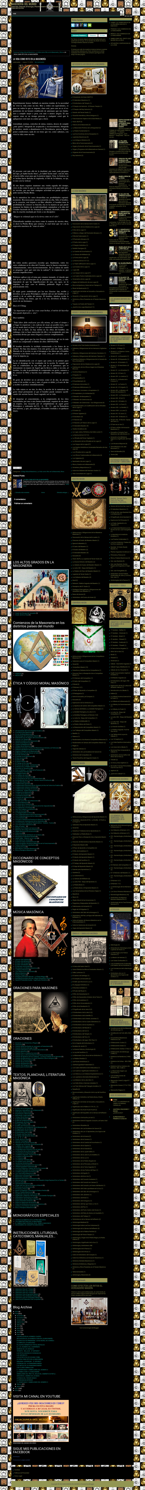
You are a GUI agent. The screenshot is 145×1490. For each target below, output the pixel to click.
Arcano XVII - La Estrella (118, 407)
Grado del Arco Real (21, 615)
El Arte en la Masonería (22, 1120)
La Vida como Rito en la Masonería (47, 52)
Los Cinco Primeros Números (120, 891)
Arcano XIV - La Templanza (119, 395)
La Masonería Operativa (23, 784)
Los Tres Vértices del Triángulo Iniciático (85, 1086)
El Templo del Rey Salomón (24, 1134)
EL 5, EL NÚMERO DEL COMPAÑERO (28, 1347)
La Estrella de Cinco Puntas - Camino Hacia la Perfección (33, 780)
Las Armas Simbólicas (22, 1163)
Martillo (74, 733)
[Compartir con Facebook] (20, 468)
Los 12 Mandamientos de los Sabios (27, 816)
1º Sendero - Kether (117, 630)
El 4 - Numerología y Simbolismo (121, 855)
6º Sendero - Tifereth (117, 645)
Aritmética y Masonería (22, 1112)
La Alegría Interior (21, 773)
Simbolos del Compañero (80, 755)
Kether (113, 693)
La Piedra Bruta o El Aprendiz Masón (84, 888)
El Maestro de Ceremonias (81, 399)
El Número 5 (76, 687)
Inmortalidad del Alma (22, 772)
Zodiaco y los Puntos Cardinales (25, 1206)
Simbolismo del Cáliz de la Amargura (84, 912)
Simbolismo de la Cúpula (80, 1145)
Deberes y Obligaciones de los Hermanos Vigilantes (89, 348)
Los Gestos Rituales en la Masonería (27, 1170)
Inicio (43, 492)
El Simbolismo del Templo (80, 103)
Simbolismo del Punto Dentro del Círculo (85, 1210)
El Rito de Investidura (79, 851)
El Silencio (18, 760)
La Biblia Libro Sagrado (23, 1146)
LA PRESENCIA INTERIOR (25, 1380)
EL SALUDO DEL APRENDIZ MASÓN (125, 194)
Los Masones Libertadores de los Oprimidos (30, 821)
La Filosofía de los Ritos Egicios (25, 1151)
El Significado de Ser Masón (24, 1129)
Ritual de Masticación (79, 288)
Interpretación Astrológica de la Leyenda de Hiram (121, 948)
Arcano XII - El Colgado (118, 387)
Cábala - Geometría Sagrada (120, 664)
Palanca (75, 736)
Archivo (102, 35)
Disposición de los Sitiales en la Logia (84, 227)
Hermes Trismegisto (22, 1141)
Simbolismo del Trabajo (80, 1216)
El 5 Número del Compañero (81, 678)
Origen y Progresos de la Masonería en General (87, 149)
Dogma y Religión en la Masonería (26, 751)
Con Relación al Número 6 (119, 833)
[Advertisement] (41, 34)
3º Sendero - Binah (117, 636)
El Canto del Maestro (22, 965)
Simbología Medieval (79, 1222)
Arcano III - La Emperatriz (119, 356)
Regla (74, 746)
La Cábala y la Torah (117, 709)
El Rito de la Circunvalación (81, 1003)
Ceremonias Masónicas (23, 743)
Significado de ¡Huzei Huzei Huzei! (26, 1194)
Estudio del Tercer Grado (80, 112)
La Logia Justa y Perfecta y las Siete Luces (86, 432)
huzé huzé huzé (20, 847)
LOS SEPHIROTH (22, 1355)
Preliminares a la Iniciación (81, 906)
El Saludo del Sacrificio (79, 860)
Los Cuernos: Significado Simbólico (84, 1071)
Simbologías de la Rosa (80, 1251)
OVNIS (115, 1100)
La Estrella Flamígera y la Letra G (82, 712)
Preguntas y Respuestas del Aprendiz (84, 903)
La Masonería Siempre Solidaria (25, 787)
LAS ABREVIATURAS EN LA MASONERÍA (28, 1221)
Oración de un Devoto (22, 1062)
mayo (18, 1330)
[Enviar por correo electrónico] (14, 468)
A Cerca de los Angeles (23, 1108)
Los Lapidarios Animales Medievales (84, 1077)
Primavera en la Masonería (23, 1187)
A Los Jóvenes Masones (23, 734)
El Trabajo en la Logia (22, 763)
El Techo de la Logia (79, 242)
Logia (74, 270)
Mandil (74, 894)
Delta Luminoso (77, 972)
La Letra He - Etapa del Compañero (83, 718)
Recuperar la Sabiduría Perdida (25, 836)
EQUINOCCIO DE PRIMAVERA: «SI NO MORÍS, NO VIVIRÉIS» (35, 1340)
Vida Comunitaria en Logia (81, 473)
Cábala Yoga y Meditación (119, 667)
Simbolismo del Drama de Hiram (83, 597)
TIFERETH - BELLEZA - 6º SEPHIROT (28, 1351)
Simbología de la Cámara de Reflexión (84, 1228)
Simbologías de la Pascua (80, 1248)
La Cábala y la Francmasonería (120, 704)
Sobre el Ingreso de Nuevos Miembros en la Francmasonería (35, 843)
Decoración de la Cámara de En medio (84, 224)
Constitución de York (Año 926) (121, 1033)
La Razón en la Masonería (23, 797)
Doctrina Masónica (78, 372)
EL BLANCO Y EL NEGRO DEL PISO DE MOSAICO (125, 279)
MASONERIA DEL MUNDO (23, 4)
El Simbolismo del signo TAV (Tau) (83, 1040)
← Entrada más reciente (21, 492)
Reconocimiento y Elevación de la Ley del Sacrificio (89, 1092)
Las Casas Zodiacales (118, 960)
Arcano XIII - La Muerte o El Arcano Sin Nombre (119, 391)
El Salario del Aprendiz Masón (82, 854)
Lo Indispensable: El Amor (23, 813)
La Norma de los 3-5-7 (79, 261)
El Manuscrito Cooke (117, 1042)
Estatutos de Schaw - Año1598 (121, 1061)
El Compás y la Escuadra (80, 978)
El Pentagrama (77, 693)
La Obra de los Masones (23, 794)
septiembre (20, 1322)
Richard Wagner (20, 975)
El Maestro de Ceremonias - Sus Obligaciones (87, 402)
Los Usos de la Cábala (118, 747)
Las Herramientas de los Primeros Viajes (85, 891)
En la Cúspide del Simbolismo (82, 1043)
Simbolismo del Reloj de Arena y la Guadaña (86, 1213)
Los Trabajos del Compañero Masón (84, 730)
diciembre (20, 1316)
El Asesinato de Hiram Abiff (24, 1122)
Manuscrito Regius (117, 1090)
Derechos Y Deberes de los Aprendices (85, 831)
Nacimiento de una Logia (80, 461)
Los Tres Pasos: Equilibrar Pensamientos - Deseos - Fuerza (34, 823)
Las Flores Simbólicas (79, 1061)
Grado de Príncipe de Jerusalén (25, 613)
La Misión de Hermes (117, 957)
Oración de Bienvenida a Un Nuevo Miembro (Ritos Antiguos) (35, 1058)
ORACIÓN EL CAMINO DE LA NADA (28, 1376)
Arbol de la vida (116, 651)
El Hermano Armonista (22, 966)
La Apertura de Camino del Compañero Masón (87, 706)
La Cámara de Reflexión (80, 254)
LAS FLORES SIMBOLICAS (25, 1367)
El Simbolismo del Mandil (80, 1028)
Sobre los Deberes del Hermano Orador (85, 470)
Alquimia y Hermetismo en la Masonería (28, 1110)
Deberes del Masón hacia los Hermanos (28, 749)
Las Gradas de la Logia (80, 267)
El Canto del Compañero (23, 963)
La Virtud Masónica (21, 802)
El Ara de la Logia (78, 230)
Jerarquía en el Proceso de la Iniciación (28, 1144)
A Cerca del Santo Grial (79, 966)
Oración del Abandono (22, 1063)
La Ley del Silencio (21, 782)
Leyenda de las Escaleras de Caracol (27, 1165)
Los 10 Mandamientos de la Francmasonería (29, 814)
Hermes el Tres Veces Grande (25, 1143)
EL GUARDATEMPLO (125, 263)
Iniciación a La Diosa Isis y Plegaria (26, 1043)
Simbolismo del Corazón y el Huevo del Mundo (87, 1185)
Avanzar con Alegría (21, 739)
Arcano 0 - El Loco (117, 345)
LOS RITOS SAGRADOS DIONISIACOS (29, 1353)
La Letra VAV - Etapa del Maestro (83, 568)
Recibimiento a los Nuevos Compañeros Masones (88, 739)
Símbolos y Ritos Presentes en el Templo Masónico (89, 299)
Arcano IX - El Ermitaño (118, 362)
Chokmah (114, 661)
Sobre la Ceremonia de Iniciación (26, 1202)
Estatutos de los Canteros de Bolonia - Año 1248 (120, 1067)
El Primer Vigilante (78, 413)
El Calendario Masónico (80, 100)
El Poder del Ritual (21, 755)
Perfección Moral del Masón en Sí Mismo (28, 835)
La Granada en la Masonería (24, 1153)
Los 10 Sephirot (116, 739)
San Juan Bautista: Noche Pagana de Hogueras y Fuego (120, 565)
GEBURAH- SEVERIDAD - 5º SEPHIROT (29, 1361)
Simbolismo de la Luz (79, 1158)
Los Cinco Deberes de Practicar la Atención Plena (31, 819)
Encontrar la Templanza (22, 768)
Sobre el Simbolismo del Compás (83, 1255)
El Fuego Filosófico (21, 1124)
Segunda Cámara (78, 749)
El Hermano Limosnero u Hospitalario (84, 390)
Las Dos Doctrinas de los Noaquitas (84, 134)
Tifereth (113, 760)
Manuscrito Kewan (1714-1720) (121, 1085)
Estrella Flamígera (78, 248)
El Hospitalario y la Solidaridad (82, 393)
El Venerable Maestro (79, 426)
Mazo (74, 897)
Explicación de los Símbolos (81, 703)
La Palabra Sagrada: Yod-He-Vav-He (27, 1154)
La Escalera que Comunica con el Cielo (27, 1149)
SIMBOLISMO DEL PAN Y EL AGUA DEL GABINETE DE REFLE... (36, 1374)
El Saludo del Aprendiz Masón (82, 857)
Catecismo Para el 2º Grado (24, 1291)
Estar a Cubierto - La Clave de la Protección (29, 770)
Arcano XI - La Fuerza (117, 384)
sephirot (113, 770)
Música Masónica (21, 973)
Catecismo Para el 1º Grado (24, 1289)
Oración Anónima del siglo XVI (25, 1048)
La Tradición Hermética (22, 1160)
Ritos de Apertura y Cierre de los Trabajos (86, 285)
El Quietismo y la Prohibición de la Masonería (29, 1127)
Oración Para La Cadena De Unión (26, 1053)
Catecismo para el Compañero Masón (27, 1297)
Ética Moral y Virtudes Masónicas (26, 848)
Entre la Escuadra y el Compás (82, 696)
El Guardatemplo (77, 381)
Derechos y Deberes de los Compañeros (85, 670)
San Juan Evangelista (117, 570)
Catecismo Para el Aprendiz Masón (26, 1294)
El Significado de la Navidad (120, 517)
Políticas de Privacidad (21, 1473)
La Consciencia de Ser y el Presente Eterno (29, 778)
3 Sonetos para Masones (23, 732)
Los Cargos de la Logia (80, 273)
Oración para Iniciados (22, 1067)
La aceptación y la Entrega (23, 807)
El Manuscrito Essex (117, 1045)
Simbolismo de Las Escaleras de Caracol (85, 752)
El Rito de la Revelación (80, 1006)
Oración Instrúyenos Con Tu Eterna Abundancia (30, 1050)
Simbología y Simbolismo (80, 1245)
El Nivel (74, 684)
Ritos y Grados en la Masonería (82, 464)
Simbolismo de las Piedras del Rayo (27, 1199)
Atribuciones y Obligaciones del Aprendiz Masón (88, 817)
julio (18, 1326)
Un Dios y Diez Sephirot (118, 763)
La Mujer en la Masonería (23, 792)
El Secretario (76, 416)
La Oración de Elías (117, 726)
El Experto (75, 375)
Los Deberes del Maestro (80, 577)
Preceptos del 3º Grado (80, 586)
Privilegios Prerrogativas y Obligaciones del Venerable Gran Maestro (86, 590)
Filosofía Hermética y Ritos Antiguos (84, 115)
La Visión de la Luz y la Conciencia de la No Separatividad (34, 806)
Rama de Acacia (77, 594)
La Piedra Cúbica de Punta (80, 724)
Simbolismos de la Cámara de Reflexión (85, 1219)
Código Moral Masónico (27, 52)
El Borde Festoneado (79, 236)
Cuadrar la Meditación (22, 744)
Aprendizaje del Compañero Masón (27, 736)
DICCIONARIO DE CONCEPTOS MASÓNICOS (29, 1225)
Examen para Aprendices (80, 869)
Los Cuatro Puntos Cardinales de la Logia (85, 276)
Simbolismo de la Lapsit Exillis (82, 1152)
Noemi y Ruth (19, 1182)
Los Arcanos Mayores (118, 443)
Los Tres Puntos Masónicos (24, 824)
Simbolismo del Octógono (81, 1201)
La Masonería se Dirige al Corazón (26, 789)
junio (18, 1328)
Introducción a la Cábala (118, 690)
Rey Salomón (76, 155)
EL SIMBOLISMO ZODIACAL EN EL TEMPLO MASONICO (33, 1223)
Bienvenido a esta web (22, 1115)
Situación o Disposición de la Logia (84, 296)
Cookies (17, 1470)
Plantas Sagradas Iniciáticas (120, 552)
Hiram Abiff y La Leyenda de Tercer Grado (86, 559)
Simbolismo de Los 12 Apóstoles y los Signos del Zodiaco (119, 974)
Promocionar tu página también (21, 1460)
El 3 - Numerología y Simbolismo (121, 850)
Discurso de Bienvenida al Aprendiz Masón (86, 842)
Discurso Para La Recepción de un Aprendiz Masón (89, 837)
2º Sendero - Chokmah (118, 633)
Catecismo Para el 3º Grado (24, 1292)
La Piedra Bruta (77, 885)
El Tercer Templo (20, 761)
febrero (19, 1384)
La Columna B (76, 875)
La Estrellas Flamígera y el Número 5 (84, 715)
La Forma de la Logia (79, 257)
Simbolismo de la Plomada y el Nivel (84, 1164)
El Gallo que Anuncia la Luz (24, 1125)
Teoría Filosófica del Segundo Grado (84, 758)
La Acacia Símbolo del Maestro (82, 562)
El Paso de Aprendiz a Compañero (83, 690)
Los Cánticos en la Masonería (25, 971)
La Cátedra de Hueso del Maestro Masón (85, 565)
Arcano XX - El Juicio (117, 413)
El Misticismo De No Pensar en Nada (27, 753)
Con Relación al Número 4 (119, 830)
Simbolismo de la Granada (81, 1148)
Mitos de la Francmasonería (81, 143)
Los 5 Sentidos (20, 818)
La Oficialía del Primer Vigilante (82, 438)
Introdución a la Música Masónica (26, 968)
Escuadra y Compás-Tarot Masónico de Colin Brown (119, 433)
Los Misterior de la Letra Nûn (81, 1080)
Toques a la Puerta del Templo (82, 304)
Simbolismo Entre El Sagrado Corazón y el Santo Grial (89, 1120)
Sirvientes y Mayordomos (80, 467)
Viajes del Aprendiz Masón (81, 928)
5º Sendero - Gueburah (118, 642)
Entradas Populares (79, 35)
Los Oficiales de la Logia (80, 452)
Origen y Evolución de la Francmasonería (85, 146)
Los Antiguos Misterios (80, 140)
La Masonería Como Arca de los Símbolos (86, 1055)
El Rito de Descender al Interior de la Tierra (86, 997)
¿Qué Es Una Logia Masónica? (82, 307)
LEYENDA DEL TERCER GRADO (27, 1378)
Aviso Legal (18, 1476)
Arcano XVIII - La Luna (118, 410)
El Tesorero (76, 420)
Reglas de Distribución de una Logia (84, 282)
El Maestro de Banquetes (80, 396)
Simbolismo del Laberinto (80, 1195)
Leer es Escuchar (20, 811)
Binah (112, 654)
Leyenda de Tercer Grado (80, 574)
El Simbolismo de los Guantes (82, 1025)
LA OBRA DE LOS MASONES (26, 1342)
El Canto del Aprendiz (22, 961)
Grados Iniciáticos (78, 429)
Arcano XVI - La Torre (117, 404)
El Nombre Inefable (78, 988)
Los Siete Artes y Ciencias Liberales (84, 1083)
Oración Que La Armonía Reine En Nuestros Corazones (33, 1055)
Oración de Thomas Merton (24, 1060)
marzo (19, 1334)
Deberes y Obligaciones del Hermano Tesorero (87, 356)
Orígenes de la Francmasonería (82, 152)
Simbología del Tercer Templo (82, 1234)
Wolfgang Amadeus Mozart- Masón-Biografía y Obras (33, 978)
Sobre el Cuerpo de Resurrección (26, 842)
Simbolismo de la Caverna (80, 1139)
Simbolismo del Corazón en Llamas (84, 1182)
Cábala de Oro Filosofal (118, 670)
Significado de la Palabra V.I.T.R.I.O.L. (84, 1106)
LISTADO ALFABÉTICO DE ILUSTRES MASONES (30, 1220)
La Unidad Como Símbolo (23, 1161)
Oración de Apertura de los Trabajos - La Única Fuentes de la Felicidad (38, 1056)
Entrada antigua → (63, 492)
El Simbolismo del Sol (22, 1132)
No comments (39, 62)
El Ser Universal (20, 758)
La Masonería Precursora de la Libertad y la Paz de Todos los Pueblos (38, 785)
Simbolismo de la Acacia (80, 1136)
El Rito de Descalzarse (79, 994)
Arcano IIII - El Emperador (119, 359)
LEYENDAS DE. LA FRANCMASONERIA (29, 1363)
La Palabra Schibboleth (80, 721)
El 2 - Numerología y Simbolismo (121, 846)
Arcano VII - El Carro (117, 373)
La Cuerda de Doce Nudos (81, 251)
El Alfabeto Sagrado (117, 678)
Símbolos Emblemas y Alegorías (83, 1264)
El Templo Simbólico (79, 245)
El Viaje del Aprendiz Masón (81, 866)
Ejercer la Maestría (78, 543)
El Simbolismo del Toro (80, 1037)
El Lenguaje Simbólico (79, 985)
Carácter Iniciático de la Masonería (26, 741)
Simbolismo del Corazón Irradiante (83, 1179)
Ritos (61, 52)
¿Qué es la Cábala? (117, 774)
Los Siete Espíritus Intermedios (121, 742)
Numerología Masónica (118, 894)
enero (19, 1386)
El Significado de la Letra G (81, 1009)
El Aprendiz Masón (21, 1119)
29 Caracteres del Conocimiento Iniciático (28, 731)
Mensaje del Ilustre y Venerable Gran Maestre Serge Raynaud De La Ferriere (39, 1180)
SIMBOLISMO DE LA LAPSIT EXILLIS (125, 248)
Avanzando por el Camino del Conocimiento (29, 737)
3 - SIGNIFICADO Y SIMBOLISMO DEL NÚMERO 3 (124, 231)
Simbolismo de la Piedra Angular (83, 1161)
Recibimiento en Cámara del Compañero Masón (88, 742)
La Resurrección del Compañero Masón (85, 727)
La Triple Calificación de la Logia (83, 264)
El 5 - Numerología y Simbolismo (121, 860)
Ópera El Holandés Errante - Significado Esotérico (31, 980)
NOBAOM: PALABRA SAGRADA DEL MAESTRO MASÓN (125, 160)
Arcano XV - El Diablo (117, 401)
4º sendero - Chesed (117, 639)
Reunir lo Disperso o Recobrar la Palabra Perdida (31, 1190)
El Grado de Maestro (79, 549)
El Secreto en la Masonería (24, 756)
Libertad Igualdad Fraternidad (25, 1166)
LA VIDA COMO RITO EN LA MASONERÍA (29, 59)
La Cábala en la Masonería (23, 1148)
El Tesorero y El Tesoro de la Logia (83, 423)
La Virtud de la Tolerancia (23, 804)
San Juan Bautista (116, 561)
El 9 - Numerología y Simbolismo (121, 876)
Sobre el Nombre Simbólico (24, 1201)
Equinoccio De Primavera (119, 520)
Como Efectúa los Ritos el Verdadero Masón (87, 969)
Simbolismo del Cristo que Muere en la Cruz (86, 1188)
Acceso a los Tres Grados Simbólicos (84, 345)
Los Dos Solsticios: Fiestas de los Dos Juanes (30, 1168)
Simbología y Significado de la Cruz (84, 1242)
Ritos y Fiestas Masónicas (23, 1192)
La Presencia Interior (21, 795)
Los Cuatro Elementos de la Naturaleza (85, 1068)
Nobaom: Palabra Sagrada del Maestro (85, 583)
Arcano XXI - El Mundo (118, 416)
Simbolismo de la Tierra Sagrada (83, 1167)
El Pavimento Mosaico (79, 239)
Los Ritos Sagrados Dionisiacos (25, 1172)
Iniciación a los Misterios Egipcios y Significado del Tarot (121, 438)
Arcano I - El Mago (117, 348)
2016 (16, 1390)
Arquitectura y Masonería (23, 1114)
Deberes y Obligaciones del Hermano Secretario (88, 353)
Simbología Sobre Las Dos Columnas (84, 1225)
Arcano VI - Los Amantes (119, 370)
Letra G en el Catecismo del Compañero (28, 1299)
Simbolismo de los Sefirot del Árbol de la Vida (120, 755)
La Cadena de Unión (21, 775)
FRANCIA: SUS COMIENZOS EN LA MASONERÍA (121, 30)
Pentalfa (75, 1089)
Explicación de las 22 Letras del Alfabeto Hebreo (121, 686)
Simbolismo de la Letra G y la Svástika (84, 1155)
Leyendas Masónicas (79, 137)
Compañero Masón (78, 667)
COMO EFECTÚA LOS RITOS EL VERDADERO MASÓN (87, 1286)
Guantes (75, 872)
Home (14, 14)
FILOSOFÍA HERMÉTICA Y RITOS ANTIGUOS (31, 1345)
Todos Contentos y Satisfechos (25, 845)
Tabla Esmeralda (77, 1272)
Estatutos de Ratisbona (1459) (120, 1056)
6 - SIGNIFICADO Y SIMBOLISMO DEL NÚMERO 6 (32, 1370)
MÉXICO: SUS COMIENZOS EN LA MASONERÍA (120, 34)
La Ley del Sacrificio (79, 1052)
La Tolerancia (19, 799)
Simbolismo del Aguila (79, 1173)
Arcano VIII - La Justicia (118, 376)
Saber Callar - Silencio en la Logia (26, 838)
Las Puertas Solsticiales (118, 539)
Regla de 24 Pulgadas (79, 909)
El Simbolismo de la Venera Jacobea (84, 1018)
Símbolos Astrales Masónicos (82, 1261)
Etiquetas (93, 35)
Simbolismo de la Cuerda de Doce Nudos (86, 1142)
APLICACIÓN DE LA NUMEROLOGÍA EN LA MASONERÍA (35, 1338)
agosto (19, 1324)
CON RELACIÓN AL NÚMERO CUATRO (29, 1336)
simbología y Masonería (80, 1275)
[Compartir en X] (18, 468)
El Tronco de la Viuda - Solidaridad (26, 765)
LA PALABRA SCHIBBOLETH (123, 141)
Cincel (74, 664)
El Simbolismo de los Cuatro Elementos (85, 1021)
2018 (16, 1313)
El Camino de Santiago (79, 975)
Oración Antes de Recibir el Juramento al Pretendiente (32, 1046)
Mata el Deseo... (20, 826)
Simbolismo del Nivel (79, 1198)
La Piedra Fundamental (22, 1156)
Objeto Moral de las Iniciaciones (25, 831)
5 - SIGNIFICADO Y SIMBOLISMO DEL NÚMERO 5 (32, 1382)
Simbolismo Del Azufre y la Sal (25, 1197)
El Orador (75, 410)
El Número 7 (114, 884)
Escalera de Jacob (78, 1046)
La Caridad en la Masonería (24, 777)
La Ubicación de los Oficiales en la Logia (85, 441)
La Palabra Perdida (78, 1058)
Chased (113, 657)
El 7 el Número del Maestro (119, 873)
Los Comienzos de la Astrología (121, 968)
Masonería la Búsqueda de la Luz (26, 1175)
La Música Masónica (22, 970)
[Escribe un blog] (16, 468)
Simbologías (16, 1456)
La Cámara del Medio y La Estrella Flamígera (86, 709)
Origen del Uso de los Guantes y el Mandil (28, 1185)
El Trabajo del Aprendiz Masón (25, 1136)
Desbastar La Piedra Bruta (80, 834)
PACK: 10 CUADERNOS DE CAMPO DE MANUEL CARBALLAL (121, 1103)
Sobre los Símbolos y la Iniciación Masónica (29, 1204)
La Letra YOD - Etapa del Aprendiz (83, 882)
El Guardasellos (77, 378)
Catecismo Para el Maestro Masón (26, 1296)
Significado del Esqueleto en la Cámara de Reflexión (89, 1113)
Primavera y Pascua (21, 1189)
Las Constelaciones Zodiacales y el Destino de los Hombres (121, 964)
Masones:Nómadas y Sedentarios (26, 1178)
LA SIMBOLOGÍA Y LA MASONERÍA (28, 1372)
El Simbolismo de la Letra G (24, 1131)
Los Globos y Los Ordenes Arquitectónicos (86, 1074)
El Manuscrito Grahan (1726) (120, 1049)
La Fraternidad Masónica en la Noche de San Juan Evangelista (121, 529)
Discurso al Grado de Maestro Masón (84, 540)
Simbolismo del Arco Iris (80, 1176)
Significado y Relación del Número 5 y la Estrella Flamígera (34, 1195)
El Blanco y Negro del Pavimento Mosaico (86, 233)
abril (18, 1332)
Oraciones (18, 833)
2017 (16, 1388)
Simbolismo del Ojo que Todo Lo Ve (84, 1204)
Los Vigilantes (77, 458)
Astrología (114, 945)
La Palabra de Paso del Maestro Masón (85, 571)
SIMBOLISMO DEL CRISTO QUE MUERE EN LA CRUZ (121, 39)
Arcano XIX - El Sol (117, 398)
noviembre (20, 1318)
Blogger (96, 1328)
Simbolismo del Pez (79, 1207)
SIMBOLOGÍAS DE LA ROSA (124, 177)
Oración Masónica (21, 1051)
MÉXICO (18, 675)
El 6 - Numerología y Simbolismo (121, 868)
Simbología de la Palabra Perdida (83, 1231)
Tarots (113, 454)
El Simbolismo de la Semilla (81, 1015)
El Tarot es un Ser (116, 424)
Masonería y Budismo (22, 1177)
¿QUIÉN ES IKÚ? (118, 1113)
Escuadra (75, 556)
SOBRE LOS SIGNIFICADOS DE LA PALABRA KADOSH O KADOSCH (120, 24)
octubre (19, 1320)
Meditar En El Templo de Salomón (26, 828)
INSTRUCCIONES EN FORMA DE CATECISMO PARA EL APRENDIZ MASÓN (125, 123)
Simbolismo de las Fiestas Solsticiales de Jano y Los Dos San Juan (121, 575)
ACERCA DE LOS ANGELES (25, 1349)
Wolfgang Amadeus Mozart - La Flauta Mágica (30, 976)
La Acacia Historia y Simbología (82, 1049)
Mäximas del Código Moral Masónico (27, 830)
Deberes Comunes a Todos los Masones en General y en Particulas (37, 748)
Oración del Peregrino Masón (24, 1065)
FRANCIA (18, 674)
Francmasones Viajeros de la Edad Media (86, 118)
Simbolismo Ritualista (79, 1125)
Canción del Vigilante (22, 959)
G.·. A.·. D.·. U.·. (19, 1137)
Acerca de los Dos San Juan (120, 506)
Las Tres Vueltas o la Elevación (25, 809)
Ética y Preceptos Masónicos (24, 850)
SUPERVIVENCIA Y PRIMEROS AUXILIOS (120, 1118)
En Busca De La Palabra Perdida (25, 766)
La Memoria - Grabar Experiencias (26, 790)
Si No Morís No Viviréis (22, 840)
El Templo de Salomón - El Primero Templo (86, 106)
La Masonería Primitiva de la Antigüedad (85, 128)
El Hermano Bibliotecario (80, 387)
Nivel (74, 580)
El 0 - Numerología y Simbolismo (121, 836)
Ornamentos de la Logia (80, 279)
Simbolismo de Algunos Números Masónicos (119, 898)
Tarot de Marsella (116, 451)
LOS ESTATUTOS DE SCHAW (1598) (28, 1357)
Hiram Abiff (76, 122)
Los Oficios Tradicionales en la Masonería (86, 455)
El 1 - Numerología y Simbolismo (121, 841)
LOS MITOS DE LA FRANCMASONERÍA (29, 1365)
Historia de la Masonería (80, 125)
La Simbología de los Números (121, 887)
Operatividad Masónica (22, 1183)
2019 (16, 1311)
